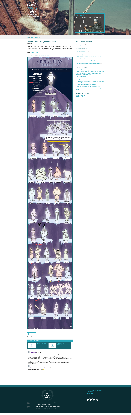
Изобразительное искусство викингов (86, 84)
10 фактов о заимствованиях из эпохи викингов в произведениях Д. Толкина (89, 57)
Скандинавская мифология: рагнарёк (86, 60)
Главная (78, 3)
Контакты (89, 395)
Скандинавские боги (43, 55)
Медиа (97, 3)
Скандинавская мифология (60, 344)
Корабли (79, 80)
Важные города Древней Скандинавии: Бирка (88, 86)
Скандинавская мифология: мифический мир (88, 61)
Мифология (38, 37)
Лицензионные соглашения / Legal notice (94, 391)
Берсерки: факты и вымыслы (84, 55)
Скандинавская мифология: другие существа (88, 63)
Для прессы (90, 393)
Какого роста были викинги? (84, 78)
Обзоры (91, 3)
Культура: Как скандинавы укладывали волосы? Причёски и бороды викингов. (88, 74)
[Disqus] (50, 367)
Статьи (84, 3)
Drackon (34, 43)
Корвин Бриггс (34, 52)
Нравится (32, 334)
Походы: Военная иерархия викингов (86, 70)
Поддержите (80, 45)
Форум (103, 3)
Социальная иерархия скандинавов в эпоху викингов (90, 71)
